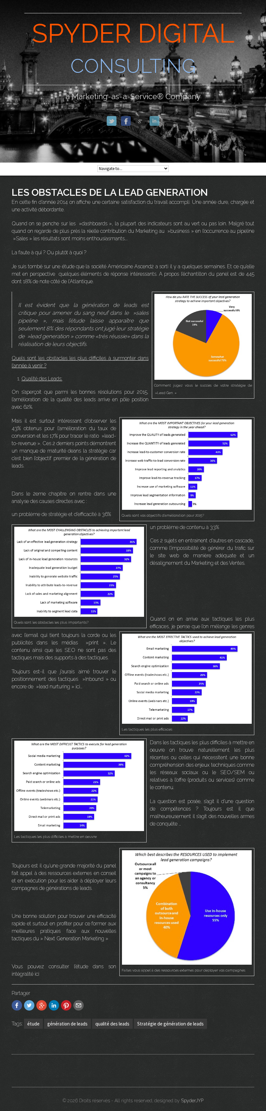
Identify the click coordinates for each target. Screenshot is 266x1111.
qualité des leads (112, 1024)
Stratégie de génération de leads (170, 1024)
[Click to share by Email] (78, 1005)
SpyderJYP (192, 1100)
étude (33, 1024)
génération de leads (67, 1024)
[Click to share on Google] (41, 1005)
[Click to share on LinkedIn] (54, 1005)
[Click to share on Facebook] (17, 1005)
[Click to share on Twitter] (29, 1005)
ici (36, 974)
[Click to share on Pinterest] (66, 1005)
